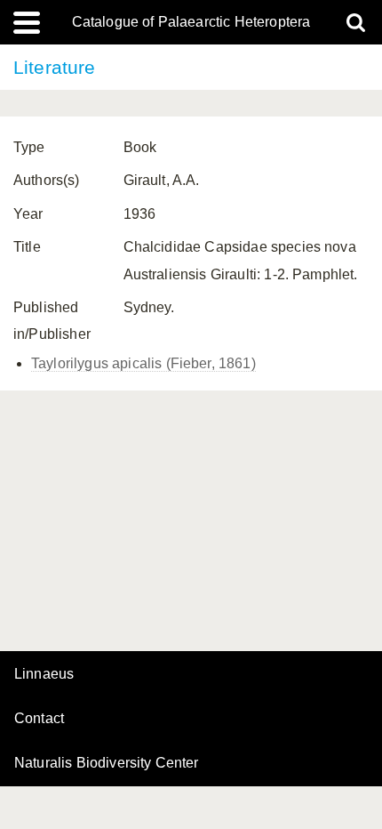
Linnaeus (44, 674)
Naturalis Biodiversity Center (106, 763)
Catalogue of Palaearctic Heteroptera (191, 22)
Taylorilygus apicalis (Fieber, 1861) (143, 363)
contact (39, 718)
